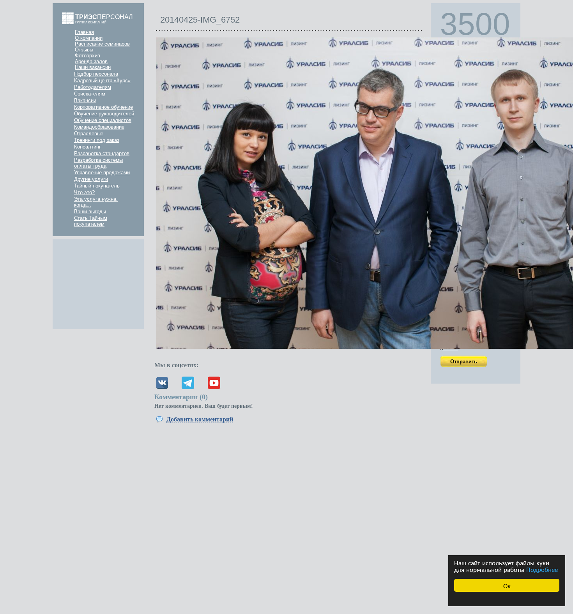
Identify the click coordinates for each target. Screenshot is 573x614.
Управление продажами (102, 172)
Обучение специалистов (102, 120)
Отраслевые (88, 133)
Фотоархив (87, 55)
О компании (89, 38)
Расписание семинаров (102, 44)
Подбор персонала (96, 74)
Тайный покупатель (97, 186)
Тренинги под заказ (96, 140)
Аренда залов (91, 61)
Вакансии (85, 100)
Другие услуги (91, 179)
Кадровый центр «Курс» (102, 80)
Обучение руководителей (104, 114)
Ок (507, 585)
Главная (84, 32)
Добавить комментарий (199, 419)
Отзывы (84, 50)
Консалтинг (87, 147)
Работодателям (92, 87)
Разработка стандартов (101, 153)
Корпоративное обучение (103, 107)
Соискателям (89, 94)
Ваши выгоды (90, 211)
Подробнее (542, 569)
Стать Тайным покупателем (90, 221)
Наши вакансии (93, 67)
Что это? (84, 192)
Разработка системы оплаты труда (98, 163)
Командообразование (99, 127)
